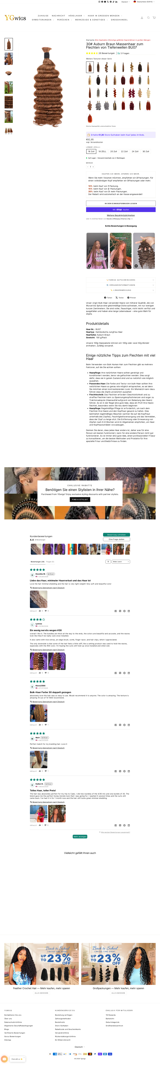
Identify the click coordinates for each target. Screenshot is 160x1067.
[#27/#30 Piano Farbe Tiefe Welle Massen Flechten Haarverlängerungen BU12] (115, 80)
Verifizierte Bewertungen (14, 1033)
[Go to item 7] (106, 549)
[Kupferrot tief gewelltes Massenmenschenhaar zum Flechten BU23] (123, 105)
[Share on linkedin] (128, 611)
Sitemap (7, 1040)
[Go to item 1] (36, 549)
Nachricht (58, 16)
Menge (89, 163)
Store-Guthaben (61, 1026)
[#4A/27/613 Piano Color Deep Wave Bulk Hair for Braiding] (115, 105)
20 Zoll (113, 151)
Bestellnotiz (60, 1022)
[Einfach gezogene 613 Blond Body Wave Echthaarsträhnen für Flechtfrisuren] (148, 92)
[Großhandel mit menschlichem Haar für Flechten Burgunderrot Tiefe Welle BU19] (123, 80)
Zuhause (43, 16)
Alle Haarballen (101, 40)
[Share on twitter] (120, 611)
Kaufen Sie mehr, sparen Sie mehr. (121, 174)
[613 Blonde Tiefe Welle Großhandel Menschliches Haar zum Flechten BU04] (148, 80)
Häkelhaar (76, 16)
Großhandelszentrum (114, 1026)
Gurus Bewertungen (12, 1036)
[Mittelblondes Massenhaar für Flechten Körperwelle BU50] (140, 92)
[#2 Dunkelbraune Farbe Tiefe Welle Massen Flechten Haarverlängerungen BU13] (98, 80)
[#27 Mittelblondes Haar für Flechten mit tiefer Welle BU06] (148, 67)
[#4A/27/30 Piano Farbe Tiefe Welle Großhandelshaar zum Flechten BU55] (98, 67)
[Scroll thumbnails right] (127, 549)
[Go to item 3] (59, 549)
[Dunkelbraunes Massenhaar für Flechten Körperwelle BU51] (106, 92)
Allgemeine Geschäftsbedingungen (18, 1026)
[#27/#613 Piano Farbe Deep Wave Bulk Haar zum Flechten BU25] (90, 80)
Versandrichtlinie (62, 1033)
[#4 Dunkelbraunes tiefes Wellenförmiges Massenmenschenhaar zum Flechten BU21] (140, 67)
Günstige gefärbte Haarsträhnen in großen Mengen (129, 40)
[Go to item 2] (48, 549)
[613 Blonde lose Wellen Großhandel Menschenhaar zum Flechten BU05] (123, 92)
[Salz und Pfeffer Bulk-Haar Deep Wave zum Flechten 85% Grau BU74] (98, 92)
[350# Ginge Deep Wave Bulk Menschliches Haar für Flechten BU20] (131, 80)
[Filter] (108, 562)
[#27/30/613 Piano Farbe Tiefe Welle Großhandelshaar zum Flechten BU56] (115, 67)
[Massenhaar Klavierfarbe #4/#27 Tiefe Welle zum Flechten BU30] (106, 80)
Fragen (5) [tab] (50, 562)
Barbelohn (110, 1019)
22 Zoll (124, 151)
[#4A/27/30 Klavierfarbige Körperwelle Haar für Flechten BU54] (106, 67)
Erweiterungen (42, 20)
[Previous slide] (88, 251)
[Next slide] (154, 251)
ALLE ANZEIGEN (41, 993)
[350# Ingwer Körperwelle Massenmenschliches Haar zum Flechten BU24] (115, 92)
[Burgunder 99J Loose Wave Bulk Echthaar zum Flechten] (131, 105)
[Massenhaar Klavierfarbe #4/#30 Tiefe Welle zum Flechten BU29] (123, 67)
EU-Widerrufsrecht (62, 1040)
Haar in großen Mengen (104, 16)
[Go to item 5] (83, 549)
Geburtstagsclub (112, 1022)
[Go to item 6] (95, 549)
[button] (92, 53)
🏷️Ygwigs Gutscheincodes (120, 280)
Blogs (6, 1029)
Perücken (63, 20)
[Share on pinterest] (124, 611)
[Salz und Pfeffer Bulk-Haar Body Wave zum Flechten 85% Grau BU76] (98, 105)
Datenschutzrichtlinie (13, 1022)
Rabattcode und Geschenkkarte (68, 1029)
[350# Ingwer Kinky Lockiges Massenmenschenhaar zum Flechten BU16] (148, 105)
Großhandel (119, 20)
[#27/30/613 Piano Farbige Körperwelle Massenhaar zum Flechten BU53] (131, 67)
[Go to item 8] (118, 549)
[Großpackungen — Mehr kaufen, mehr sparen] (118, 964)
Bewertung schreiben (116, 535)
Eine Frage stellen (116, 539)
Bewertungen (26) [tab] (38, 562)
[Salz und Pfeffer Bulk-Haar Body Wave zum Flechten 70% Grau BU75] (106, 105)
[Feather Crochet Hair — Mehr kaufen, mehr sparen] (41, 964)
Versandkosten (96, 142)
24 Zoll (135, 151)
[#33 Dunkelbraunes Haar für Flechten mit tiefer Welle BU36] (90, 92)
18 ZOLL (102, 151)
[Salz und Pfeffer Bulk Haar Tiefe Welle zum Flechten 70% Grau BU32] (140, 80)
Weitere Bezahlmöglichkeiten (121, 215)
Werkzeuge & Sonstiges (90, 20)
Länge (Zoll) (93, 147)
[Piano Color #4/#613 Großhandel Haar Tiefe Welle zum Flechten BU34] (140, 105)
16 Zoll (91, 151)
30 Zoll (146, 151)
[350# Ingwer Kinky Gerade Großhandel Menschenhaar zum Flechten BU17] (90, 118)
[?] (132, 219)
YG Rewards (111, 1015)
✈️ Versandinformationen (120, 285)
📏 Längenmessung (121, 290)
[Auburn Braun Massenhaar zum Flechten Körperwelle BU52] (90, 105)
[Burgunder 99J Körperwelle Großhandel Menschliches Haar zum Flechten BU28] (131, 92)
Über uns (8, 1019)
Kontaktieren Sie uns (12, 1015)
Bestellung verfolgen (63, 1015)
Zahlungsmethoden (63, 1019)
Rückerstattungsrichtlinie (65, 1036)
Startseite (90, 40)
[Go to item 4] (71, 549)
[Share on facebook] (115, 611)
